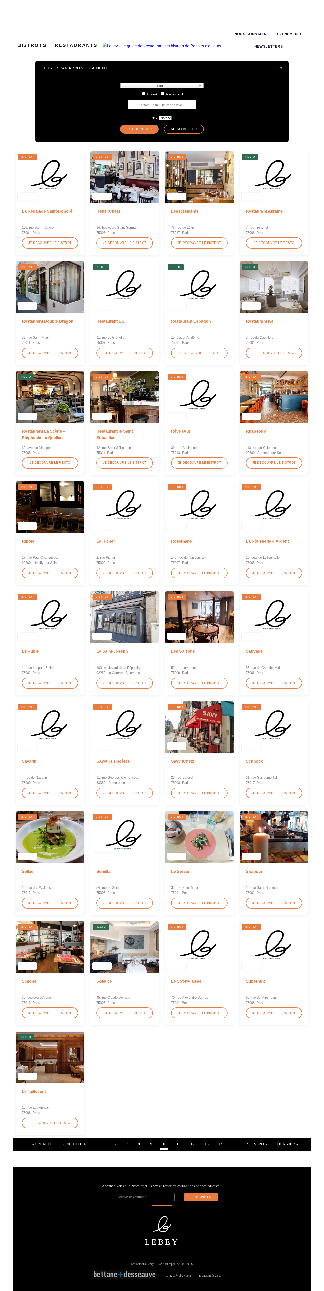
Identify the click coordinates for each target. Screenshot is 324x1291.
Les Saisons (183, 651)
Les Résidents (185, 211)
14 (221, 1144)
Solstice (104, 981)
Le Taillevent (34, 1091)
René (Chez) (108, 211)
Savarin (29, 761)
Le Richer (105, 541)
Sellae (27, 871)
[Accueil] (162, 46)
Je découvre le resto (274, 243)
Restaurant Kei (260, 321)
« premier (42, 1144)
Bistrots (32, 45)
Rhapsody (256, 431)
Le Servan (181, 871)
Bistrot (152, 94)
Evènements (290, 34)
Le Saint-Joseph (112, 651)
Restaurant (174, 94)
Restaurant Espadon (191, 321)
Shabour (254, 871)
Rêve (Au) (180, 431)
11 (178, 1144)
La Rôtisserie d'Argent (267, 541)
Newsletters (268, 46)
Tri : (155, 118)
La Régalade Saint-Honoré (47, 211)
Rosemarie (181, 541)
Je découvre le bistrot (50, 243)
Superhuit (255, 981)
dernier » (287, 1144)
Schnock (254, 761)
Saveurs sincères (113, 761)
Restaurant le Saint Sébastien (114, 434)
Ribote (28, 541)
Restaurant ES (110, 321)
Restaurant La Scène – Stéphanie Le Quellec (43, 434)
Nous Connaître (251, 34)
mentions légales (210, 1275)
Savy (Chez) (182, 761)
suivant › (257, 1144)
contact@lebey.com (178, 1275)
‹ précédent (76, 1144)
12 (192, 1144)
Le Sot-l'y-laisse (186, 981)
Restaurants (76, 45)
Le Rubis (30, 651)
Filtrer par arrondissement (75, 68)
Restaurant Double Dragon (47, 321)
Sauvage (254, 651)
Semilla (103, 871)
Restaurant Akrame (264, 211)
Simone (29, 981)
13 (207, 1144)
